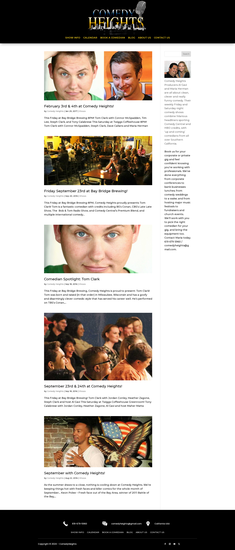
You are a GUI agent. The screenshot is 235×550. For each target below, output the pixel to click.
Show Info (72, 38)
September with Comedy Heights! (74, 473)
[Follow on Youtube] (174, 544)
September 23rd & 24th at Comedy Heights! (83, 386)
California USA (162, 523)
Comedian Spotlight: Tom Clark (72, 279)
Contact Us (162, 38)
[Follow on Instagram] (170, 544)
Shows (82, 111)
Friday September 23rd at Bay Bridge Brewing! (86, 191)
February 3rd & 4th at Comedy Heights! (79, 106)
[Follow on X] (179, 544)
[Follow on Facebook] (165, 544)
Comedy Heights (55, 111)
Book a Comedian (112, 38)
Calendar (90, 38)
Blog (131, 38)
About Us (144, 38)
